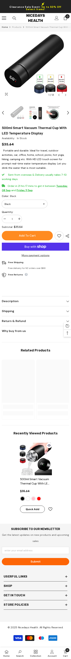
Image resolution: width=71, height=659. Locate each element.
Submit (36, 561)
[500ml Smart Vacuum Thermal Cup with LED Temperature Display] (35, 459)
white (28, 498)
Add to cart (27, 235)
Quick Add (32, 509)
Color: (9, 196)
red (39, 498)
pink (33, 498)
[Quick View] (49, 445)
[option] (35, 65)
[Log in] (57, 18)
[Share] (66, 236)
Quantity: (7, 212)
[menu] (4, 18)
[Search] (14, 18)
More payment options (36, 255)
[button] (59, 95)
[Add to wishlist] (59, 235)
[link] (18, 407)
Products (16, 27)
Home (5, 27)
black (22, 498)
